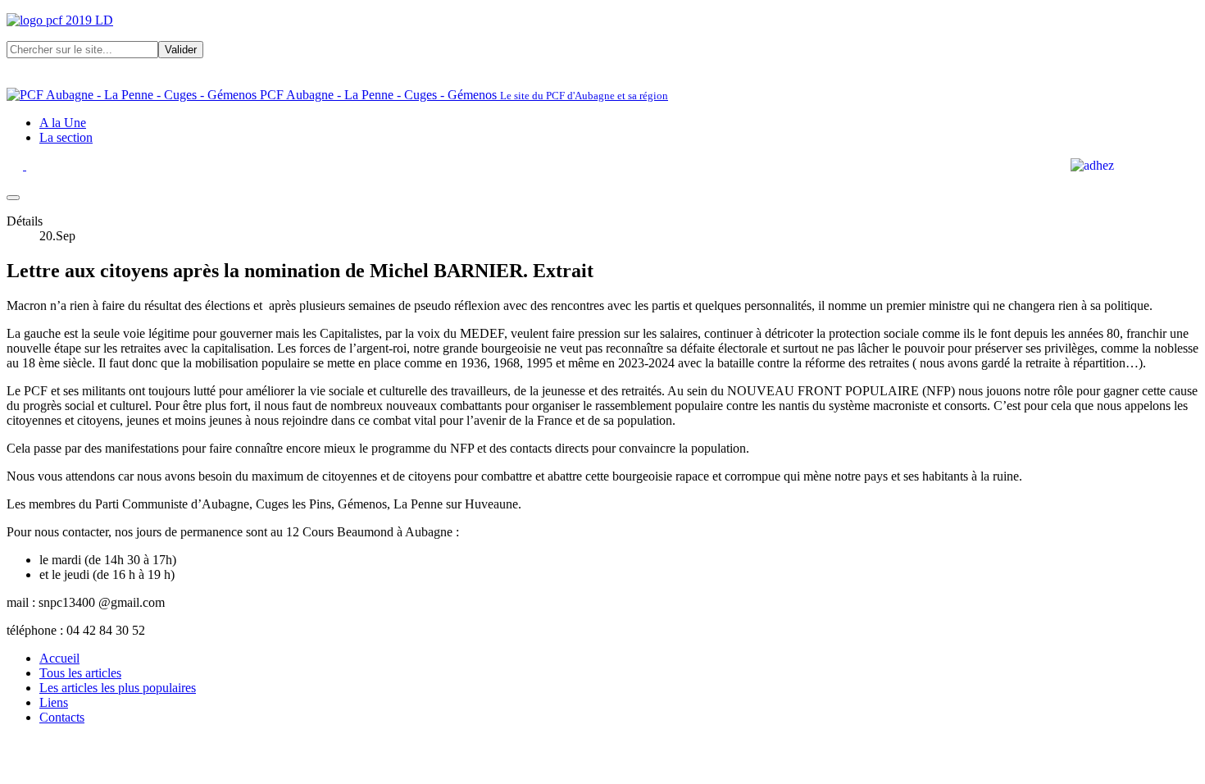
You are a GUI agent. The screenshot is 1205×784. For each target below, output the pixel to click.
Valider (181, 49)
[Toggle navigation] (13, 197)
